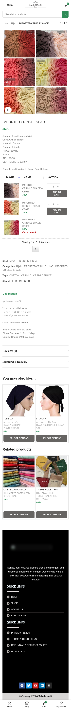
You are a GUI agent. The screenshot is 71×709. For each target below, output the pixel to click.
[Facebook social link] (12, 281)
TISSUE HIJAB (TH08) (47, 490)
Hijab (14, 23)
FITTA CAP (59, 425)
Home (5, 23)
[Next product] (67, 23)
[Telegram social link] (29, 281)
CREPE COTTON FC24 (14, 490)
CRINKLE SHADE (42, 275)
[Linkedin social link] (25, 281)
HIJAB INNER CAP (11, 425)
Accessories (8, 422)
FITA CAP (41, 419)
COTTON (14, 275)
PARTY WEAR (42, 499)
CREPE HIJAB (10, 496)
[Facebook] (22, 685)
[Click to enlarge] (8, 110)
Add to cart (57, 193)
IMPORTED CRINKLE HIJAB (38, 266)
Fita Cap (52, 422)
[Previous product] (60, 23)
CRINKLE (26, 275)
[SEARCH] (65, 14)
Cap (17, 422)
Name (28, 177)
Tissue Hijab (47, 493)
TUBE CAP (8, 419)
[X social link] (16, 281)
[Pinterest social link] (20, 281)
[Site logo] (35, 4)
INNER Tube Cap (11, 428)
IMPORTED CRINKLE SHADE (34, 23)
